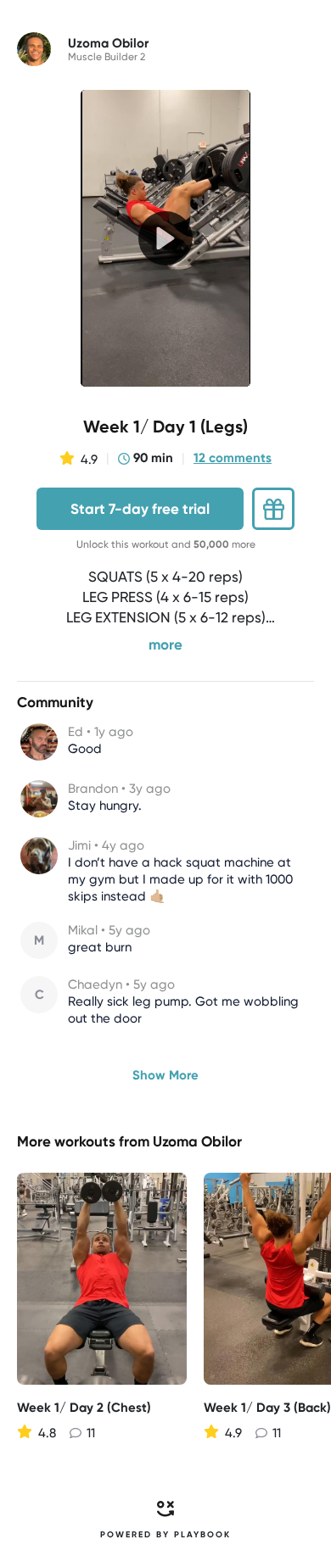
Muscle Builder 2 (106, 57)
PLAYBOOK (202, 1535)
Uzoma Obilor (197, 1141)
